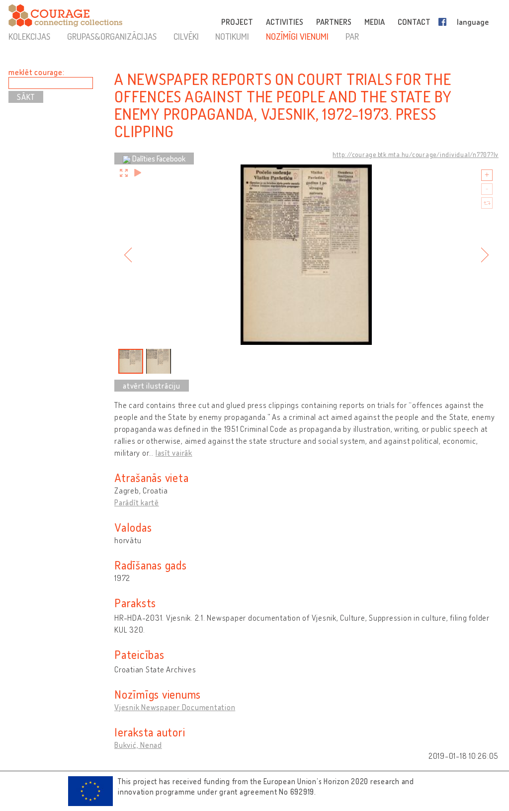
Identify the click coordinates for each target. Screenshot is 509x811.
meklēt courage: (36, 72)
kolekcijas (29, 36)
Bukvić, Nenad (138, 745)
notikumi (232, 36)
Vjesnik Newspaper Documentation (174, 707)
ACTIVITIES (284, 22)
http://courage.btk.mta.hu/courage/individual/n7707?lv (416, 155)
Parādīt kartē (136, 502)
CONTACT (414, 22)
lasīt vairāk (174, 453)
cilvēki (186, 36)
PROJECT (237, 22)
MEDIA (374, 22)
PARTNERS (333, 22)
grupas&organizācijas (112, 36)
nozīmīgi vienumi (297, 36)
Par (352, 36)
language (473, 22)
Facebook (444, 22)
